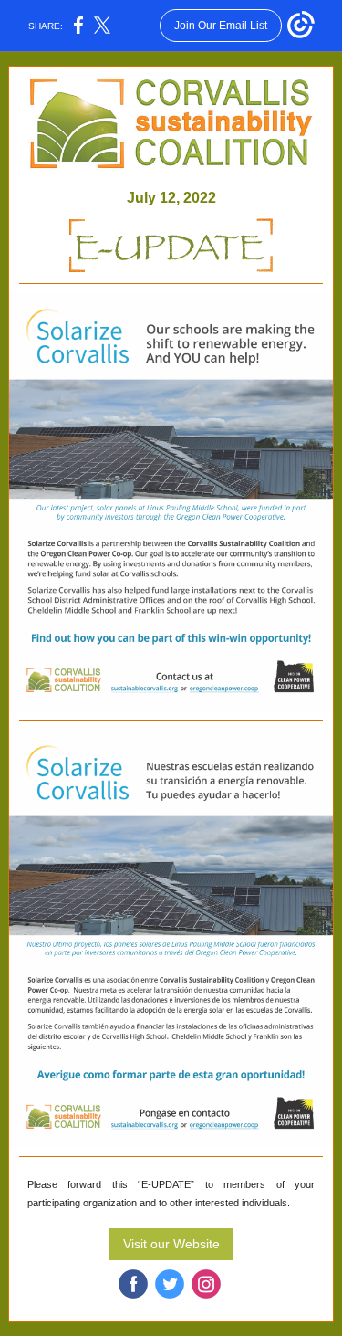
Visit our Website (171, 1243)
